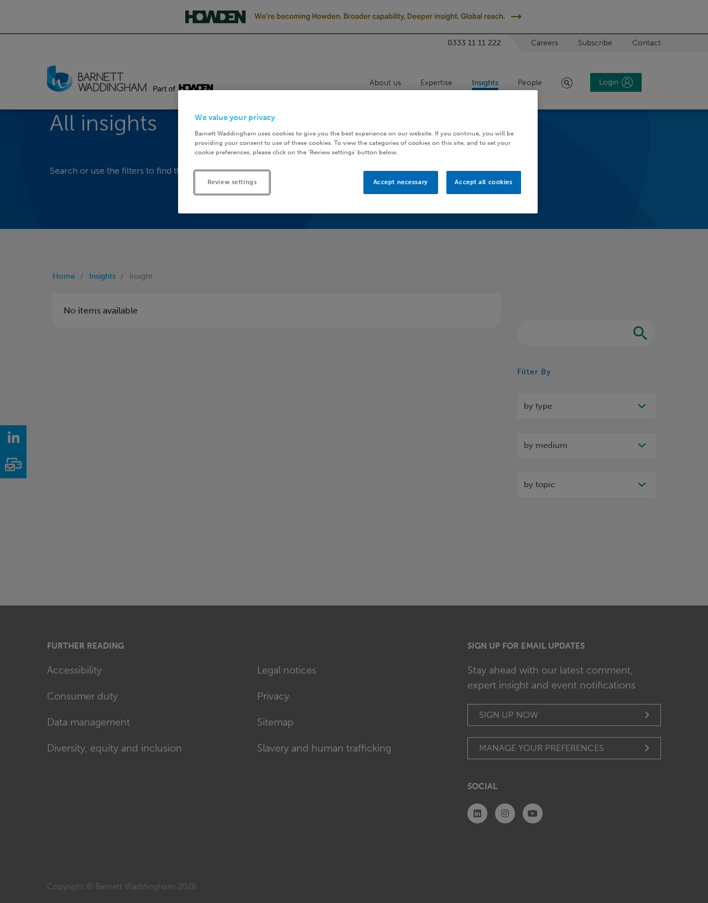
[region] (358, 151)
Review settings (232, 182)
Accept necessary (400, 182)
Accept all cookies (483, 182)
